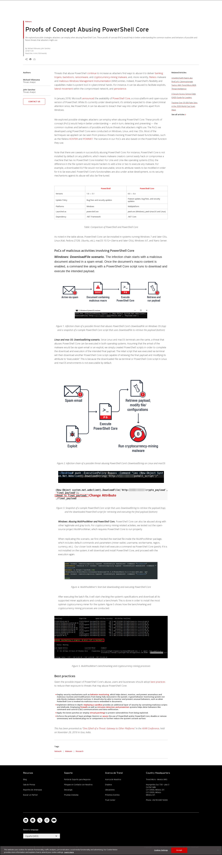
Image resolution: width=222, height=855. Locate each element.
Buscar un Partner (30, 795)
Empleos (108, 785)
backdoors (68, 77)
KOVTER (73, 138)
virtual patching (97, 713)
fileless (152, 77)
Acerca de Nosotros (113, 779)
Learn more (69, 852)
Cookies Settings (161, 850)
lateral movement (63, 88)
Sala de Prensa (29, 785)
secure (105, 716)
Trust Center (110, 800)
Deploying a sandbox (93, 705)
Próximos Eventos (112, 795)
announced (88, 98)
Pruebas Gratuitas (71, 795)
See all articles (178, 114)
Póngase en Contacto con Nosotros (78, 785)
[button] (34, 102)
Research (79, 751)
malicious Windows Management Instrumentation (85, 80)
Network (58, 751)
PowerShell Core (121, 98)
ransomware (81, 77)
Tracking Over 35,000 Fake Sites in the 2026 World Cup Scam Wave (184, 106)
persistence (120, 88)
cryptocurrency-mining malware (110, 77)
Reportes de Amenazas (32, 790)
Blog (25, 779)
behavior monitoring (99, 694)
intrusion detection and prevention (113, 707)
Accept (179, 850)
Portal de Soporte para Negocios (77, 779)
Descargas (68, 790)
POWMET (88, 138)
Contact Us (34, 101)
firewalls (84, 707)
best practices (158, 681)
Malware (68, 751)
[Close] (218, 850)
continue (91, 73)
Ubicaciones (110, 790)
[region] (111, 850)
